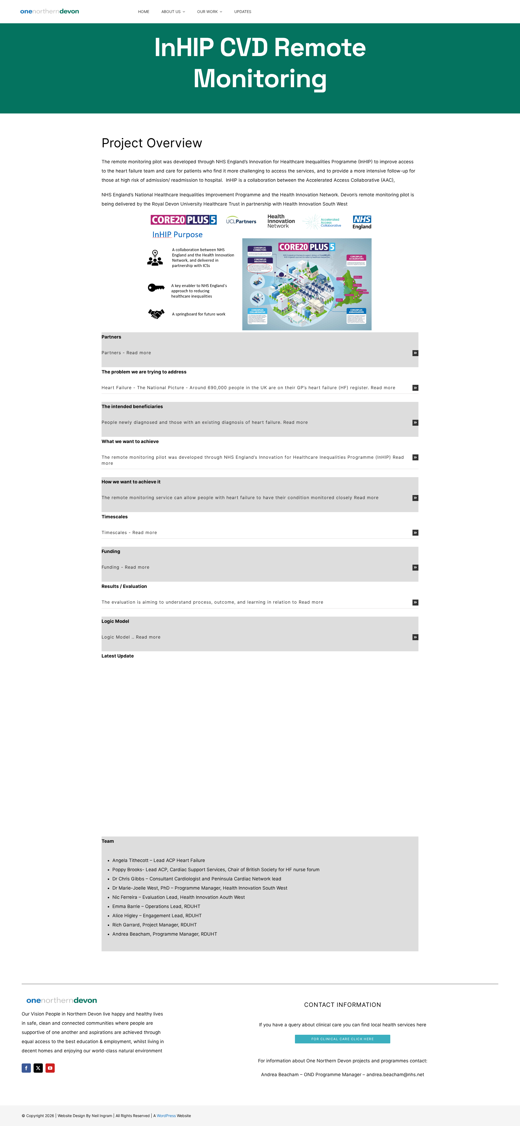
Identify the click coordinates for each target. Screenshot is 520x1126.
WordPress (166, 1115)
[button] (260, 353)
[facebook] (26, 1068)
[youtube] (50, 1068)
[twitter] (38, 1068)
